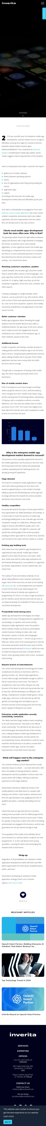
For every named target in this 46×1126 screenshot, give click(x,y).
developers (27, 648)
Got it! (7, 1122)
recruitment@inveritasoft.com (23, 1096)
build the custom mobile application (15, 213)
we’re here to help (15, 883)
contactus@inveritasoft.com (23, 1089)
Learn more (8, 1116)
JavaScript (8, 586)
